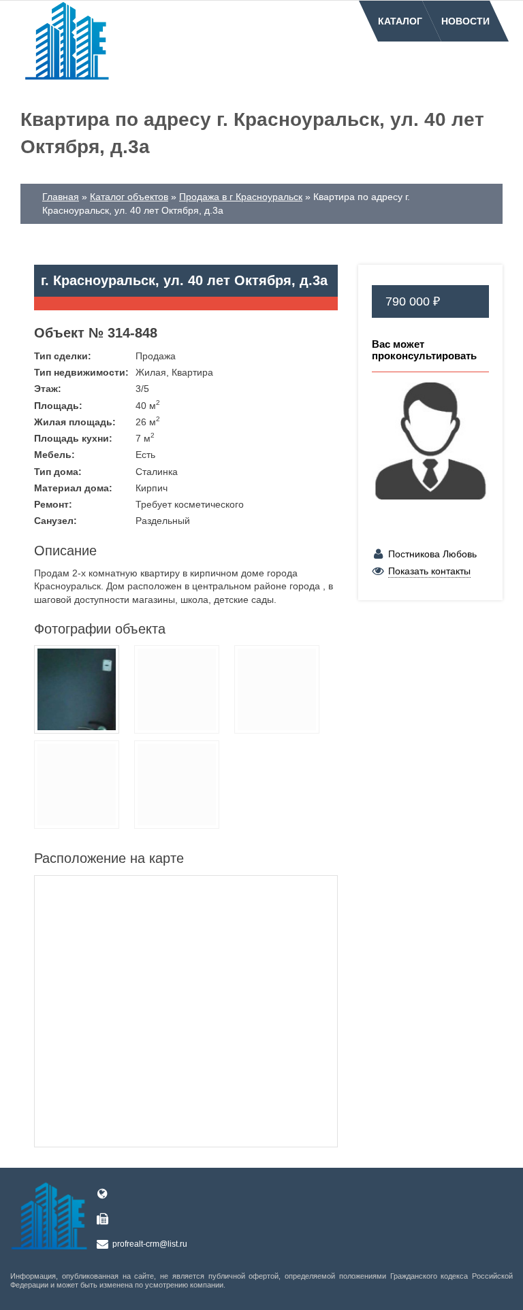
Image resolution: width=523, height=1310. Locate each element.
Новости (465, 21)
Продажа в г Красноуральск (240, 196)
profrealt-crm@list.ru (149, 1244)
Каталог (400, 21)
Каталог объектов (129, 196)
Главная (60, 196)
